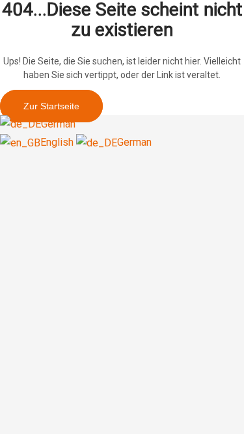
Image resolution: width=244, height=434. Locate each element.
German (58, 124)
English (58, 142)
